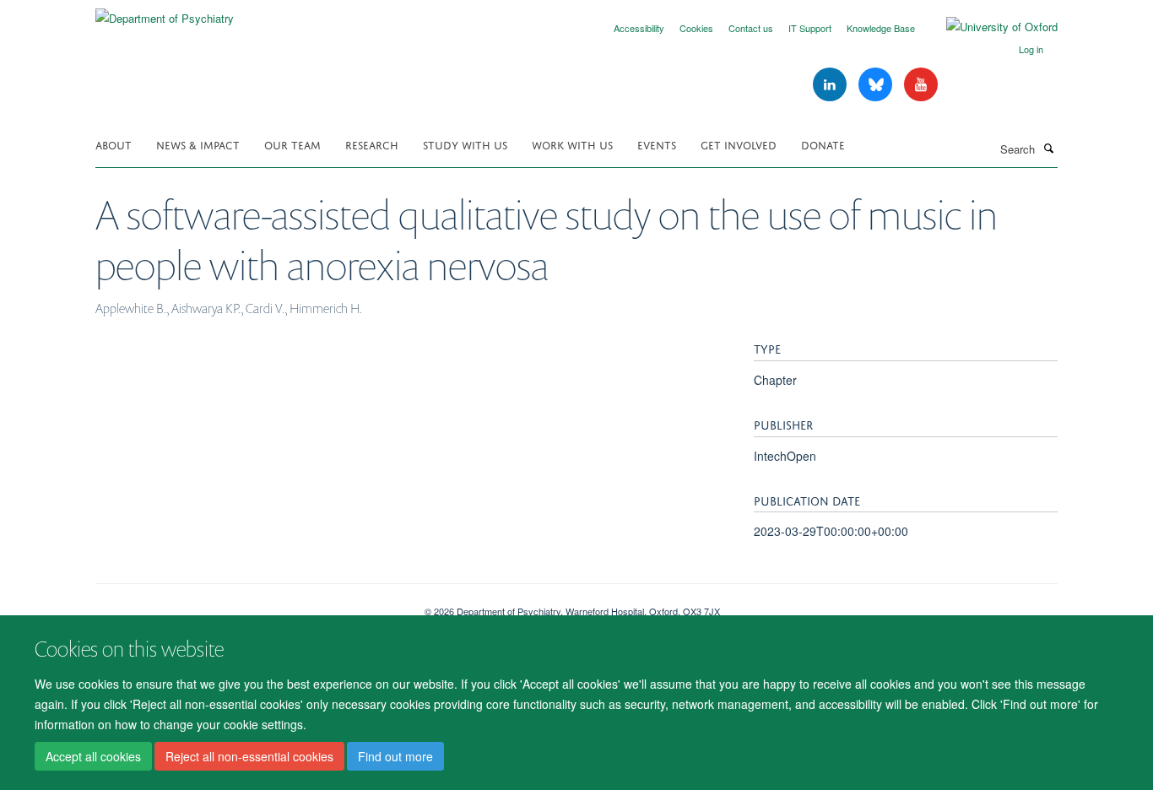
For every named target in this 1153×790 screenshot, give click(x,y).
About (113, 144)
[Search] (1048, 147)
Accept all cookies (93, 757)
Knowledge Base (881, 28)
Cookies (696, 28)
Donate (823, 144)
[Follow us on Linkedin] (831, 85)
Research (371, 144)
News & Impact (198, 144)
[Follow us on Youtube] (921, 85)
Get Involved (739, 144)
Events (656, 144)
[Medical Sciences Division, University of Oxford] (247, 605)
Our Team (292, 144)
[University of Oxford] (989, 27)
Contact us (750, 28)
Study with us (465, 144)
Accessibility (639, 28)
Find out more (395, 757)
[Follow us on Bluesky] (877, 85)
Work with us (572, 144)
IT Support (809, 28)
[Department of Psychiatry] (164, 12)
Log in (1031, 49)
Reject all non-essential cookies (249, 757)
